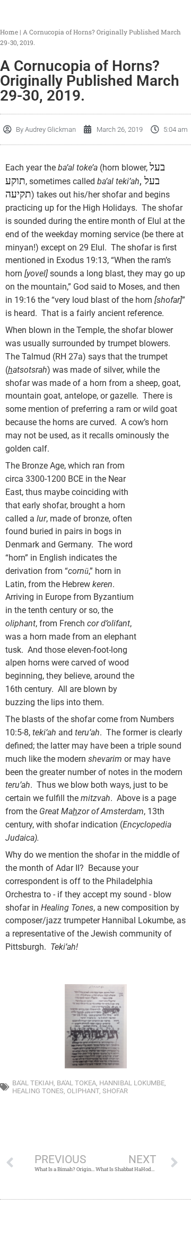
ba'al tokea (76, 1083)
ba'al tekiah (33, 1083)
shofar (115, 1091)
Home (9, 32)
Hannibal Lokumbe (131, 1083)
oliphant (83, 1091)
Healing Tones (38, 1091)
